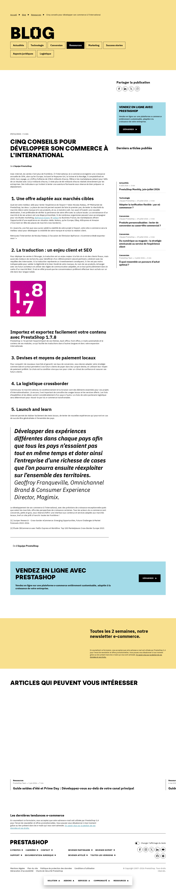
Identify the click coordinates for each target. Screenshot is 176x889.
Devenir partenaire (79, 850)
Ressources (120, 880)
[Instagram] (145, 849)
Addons (68, 880)
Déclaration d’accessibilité (21, 871)
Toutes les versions (101, 855)
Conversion (56, 45)
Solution (52, 880)
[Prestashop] (21, 6)
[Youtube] (163, 849)
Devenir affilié (76, 855)
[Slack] (163, 856)
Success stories (114, 45)
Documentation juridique (39, 855)
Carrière (31, 850)
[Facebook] (119, 88)
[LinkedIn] (125, 88)
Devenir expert (103, 850)
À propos (15, 850)
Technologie (37, 45)
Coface (56, 217)
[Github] (157, 856)
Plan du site (32, 868)
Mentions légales (17, 868)
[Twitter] (131, 88)
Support (15, 855)
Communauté (100, 880)
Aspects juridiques (23, 53)
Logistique (45, 53)
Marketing (93, 45)
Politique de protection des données (56, 868)
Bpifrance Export (42, 217)
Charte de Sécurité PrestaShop (49, 871)
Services (82, 880)
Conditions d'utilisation (84, 868)
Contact (45, 850)
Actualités (18, 45)
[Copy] (137, 88)
